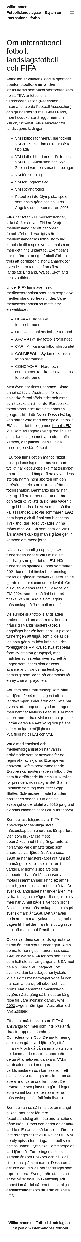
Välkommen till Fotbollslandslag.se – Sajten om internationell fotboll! (34, 12)
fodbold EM (33, 507)
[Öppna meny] (72, 12)
